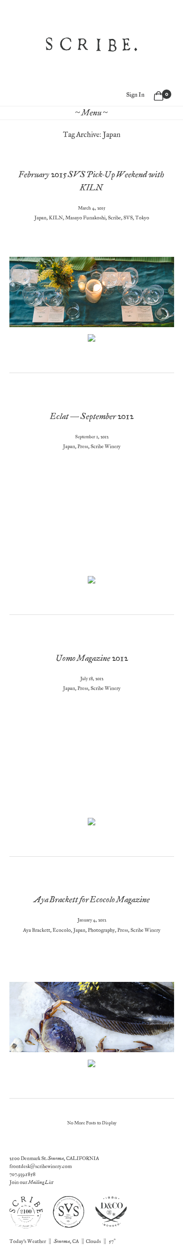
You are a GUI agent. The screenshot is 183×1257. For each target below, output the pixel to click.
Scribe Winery (106, 446)
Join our (31, 1182)
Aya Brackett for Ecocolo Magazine (92, 899)
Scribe (114, 218)
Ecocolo (62, 930)
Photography (101, 930)
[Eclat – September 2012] (91, 580)
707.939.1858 (22, 1174)
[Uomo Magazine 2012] (91, 821)
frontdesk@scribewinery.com (40, 1166)
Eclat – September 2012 (91, 416)
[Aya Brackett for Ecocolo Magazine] (91, 1063)
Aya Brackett (36, 930)
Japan (40, 218)
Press (82, 446)
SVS (128, 218)
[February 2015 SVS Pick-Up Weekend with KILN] (91, 338)
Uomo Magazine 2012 (92, 658)
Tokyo (142, 218)
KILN (56, 218)
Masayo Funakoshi (85, 218)
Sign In (135, 94)
